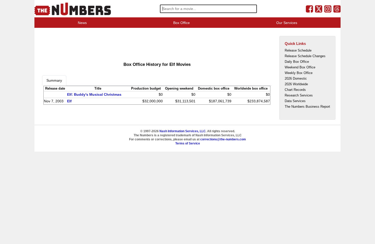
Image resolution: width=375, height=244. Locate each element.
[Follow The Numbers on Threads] (337, 9)
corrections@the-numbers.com (223, 139)
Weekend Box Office (300, 67)
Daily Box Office (297, 62)
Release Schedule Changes (305, 56)
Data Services (295, 101)
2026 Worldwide (296, 84)
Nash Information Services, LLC (182, 131)
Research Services (299, 95)
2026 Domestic (296, 78)
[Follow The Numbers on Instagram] (327, 9)
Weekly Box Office (298, 73)
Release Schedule (298, 50)
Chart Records (295, 90)
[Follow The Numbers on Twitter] (318, 9)
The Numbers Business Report (307, 106)
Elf (69, 101)
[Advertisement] (135, 44)
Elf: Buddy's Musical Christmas (94, 94)
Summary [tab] (54, 80)
